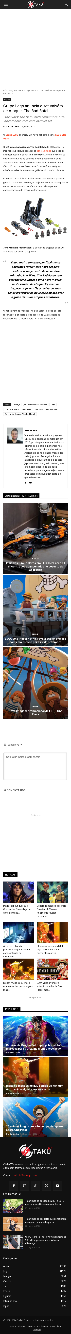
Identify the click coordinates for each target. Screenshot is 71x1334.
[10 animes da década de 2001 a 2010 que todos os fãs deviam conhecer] (13, 1206)
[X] (46, 1186)
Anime (35, 634)
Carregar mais (34, 997)
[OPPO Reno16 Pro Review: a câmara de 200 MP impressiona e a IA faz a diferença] (13, 1242)
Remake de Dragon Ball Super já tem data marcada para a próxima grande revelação (33, 1046)
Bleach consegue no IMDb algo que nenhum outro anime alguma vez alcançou (34, 1087)
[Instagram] (24, 1186)
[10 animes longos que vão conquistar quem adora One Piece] (35, 1117)
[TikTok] (35, 1186)
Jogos (35, 558)
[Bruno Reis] (15, 456)
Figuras (13, 90)
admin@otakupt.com (25, 1175)
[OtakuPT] (35, 4)
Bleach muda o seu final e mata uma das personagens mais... (18, 986)
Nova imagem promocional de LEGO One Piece (35, 712)
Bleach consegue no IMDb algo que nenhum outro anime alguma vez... (50, 949)
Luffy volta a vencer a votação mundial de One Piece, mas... (49, 986)
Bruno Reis (13, 126)
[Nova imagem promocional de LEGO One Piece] (35, 683)
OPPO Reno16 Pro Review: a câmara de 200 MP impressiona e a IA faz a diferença (45, 1240)
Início (5, 90)
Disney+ (16, 404)
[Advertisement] (35, 49)
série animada (44, 150)
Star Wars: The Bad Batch (45, 409)
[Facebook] (25, 482)
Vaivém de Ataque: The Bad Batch (20, 414)
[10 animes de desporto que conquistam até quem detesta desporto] (13, 1224)
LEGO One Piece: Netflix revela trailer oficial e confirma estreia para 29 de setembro (35, 640)
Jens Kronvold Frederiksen (35, 404)
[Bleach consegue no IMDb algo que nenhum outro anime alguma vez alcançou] (52, 932)
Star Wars (26, 409)
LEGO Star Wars (12, 409)
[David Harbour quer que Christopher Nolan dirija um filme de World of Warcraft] (18, 892)
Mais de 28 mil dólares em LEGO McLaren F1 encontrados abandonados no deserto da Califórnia (35, 566)
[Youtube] (57, 1186)
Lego (53, 404)
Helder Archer (13, 1052)
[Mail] (30, 482)
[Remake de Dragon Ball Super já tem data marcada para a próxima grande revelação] (35, 1036)
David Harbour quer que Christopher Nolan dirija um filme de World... (17, 909)
